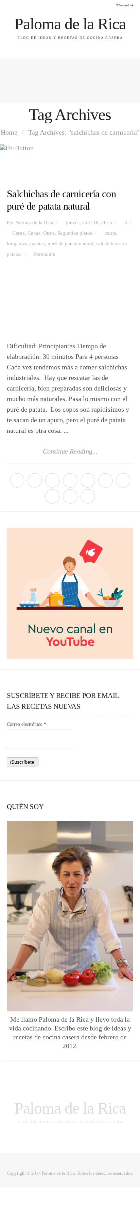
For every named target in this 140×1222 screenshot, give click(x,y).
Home (9, 132)
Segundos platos (74, 233)
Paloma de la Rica (70, 24)
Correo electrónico (26, 724)
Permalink (44, 254)
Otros (49, 233)
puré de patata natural (70, 243)
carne (110, 233)
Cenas (34, 233)
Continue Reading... (70, 451)
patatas (37, 243)
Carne (18, 233)
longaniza (17, 243)
